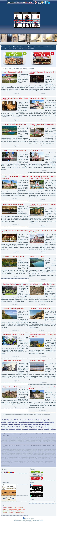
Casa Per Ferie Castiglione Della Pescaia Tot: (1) (46, 450)
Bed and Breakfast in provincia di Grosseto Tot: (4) (28, 437)
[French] (7, 472)
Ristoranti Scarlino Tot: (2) (28, 464)
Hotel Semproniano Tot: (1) (5, 465)
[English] (4, 472)
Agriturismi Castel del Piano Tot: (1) (14, 450)
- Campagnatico (45, 420)
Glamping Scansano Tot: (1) (39, 462)
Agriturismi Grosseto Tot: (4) (50, 453)
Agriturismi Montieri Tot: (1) (27, 458)
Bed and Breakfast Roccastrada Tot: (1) (35, 461)
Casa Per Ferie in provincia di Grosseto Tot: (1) (46, 437)
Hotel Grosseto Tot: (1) (5, 454)
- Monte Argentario (43, 424)
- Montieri (18, 427)
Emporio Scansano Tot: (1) (28, 462)
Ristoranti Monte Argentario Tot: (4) (15, 458)
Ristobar (49, 46)
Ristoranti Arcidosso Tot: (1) (7, 449)
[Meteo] (41, 2)
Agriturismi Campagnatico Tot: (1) (18, 449)
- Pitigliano (31, 427)
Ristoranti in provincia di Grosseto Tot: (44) (33, 441)
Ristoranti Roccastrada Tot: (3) (6, 462)
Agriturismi (10, 46)
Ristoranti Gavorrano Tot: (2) (39, 453)
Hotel (54, 46)
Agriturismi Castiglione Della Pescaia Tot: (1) (29, 450)
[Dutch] (11, 472)
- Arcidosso (36, 420)
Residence (15, 48)
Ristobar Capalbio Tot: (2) (29, 449)
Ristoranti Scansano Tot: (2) (50, 462)
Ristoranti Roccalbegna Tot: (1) (7, 461)
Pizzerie (9, 48)
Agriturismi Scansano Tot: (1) (18, 462)
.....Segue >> (15, 93)
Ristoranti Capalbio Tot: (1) (38, 449)
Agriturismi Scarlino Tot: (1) (5, 464)
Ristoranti (21, 48)
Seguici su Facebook (37, 485)
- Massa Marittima (32, 424)
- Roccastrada (47, 427)
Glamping (4, 46)
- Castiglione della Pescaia (35, 422)
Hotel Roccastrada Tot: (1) (50, 461)
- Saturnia (52, 429)
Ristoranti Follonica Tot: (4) (28, 453)
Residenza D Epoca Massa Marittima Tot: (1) (29, 457)
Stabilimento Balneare (29, 48)
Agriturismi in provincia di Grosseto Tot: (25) (10, 437)
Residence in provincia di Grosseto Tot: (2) (33, 440)
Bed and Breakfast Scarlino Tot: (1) (17, 464)
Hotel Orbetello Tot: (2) (51, 458)
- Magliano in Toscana (13, 424)
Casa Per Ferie (42, 46)
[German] (9, 472)
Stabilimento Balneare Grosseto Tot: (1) (27, 454)
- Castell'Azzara (22, 422)
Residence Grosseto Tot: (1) (14, 454)
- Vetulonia (46, 429)
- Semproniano (32, 429)
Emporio (25, 46)
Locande (4, 48)
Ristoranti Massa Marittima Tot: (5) (44, 457)
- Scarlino (18, 429)
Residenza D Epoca (33, 46)
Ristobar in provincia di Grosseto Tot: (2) (16, 441)
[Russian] (13, 472)
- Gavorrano (23, 420)
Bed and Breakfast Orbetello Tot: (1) (39, 458)
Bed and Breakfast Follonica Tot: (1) (15, 453)
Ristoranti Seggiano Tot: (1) (39, 464)
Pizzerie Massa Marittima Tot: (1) (14, 457)
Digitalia (41, 520)
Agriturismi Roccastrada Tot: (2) (20, 461)
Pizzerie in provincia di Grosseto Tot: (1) (16, 440)
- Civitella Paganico (7, 420)
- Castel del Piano (11, 422)
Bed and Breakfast (18, 46)
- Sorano (40, 429)
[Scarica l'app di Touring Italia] (48, 2)
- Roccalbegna (38, 427)
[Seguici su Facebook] (45, 2)
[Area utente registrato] (35, 2)
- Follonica (16, 420)
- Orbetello (24, 427)
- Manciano (23, 424)
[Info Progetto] (38, 2)
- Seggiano (24, 429)
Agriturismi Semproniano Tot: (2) (49, 464)
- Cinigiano (46, 422)
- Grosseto (30, 420)
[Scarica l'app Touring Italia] (36, 497)
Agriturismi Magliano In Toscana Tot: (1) (41, 454)
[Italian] (2, 472)
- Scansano (11, 429)
